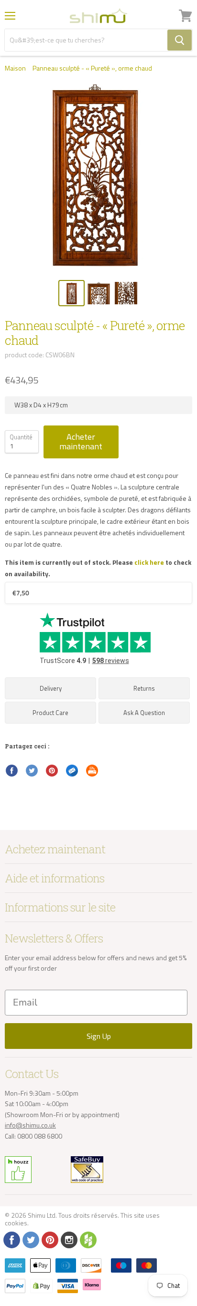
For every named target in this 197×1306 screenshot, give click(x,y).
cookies (16, 1223)
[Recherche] (179, 40)
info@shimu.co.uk (30, 1125)
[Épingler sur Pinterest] (52, 771)
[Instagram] (68, 1239)
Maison (15, 68)
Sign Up (99, 1036)
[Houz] (87, 1239)
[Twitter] (30, 1239)
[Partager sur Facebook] (12, 771)
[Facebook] (11, 1239)
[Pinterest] (49, 1239)
